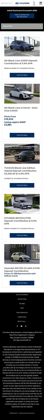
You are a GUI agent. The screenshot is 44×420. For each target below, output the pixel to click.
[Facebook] (17, 326)
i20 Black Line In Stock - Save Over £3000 (21, 109)
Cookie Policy (22, 317)
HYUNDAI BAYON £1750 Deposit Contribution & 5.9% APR (20, 221)
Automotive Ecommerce (26, 413)
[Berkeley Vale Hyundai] (6, 3)
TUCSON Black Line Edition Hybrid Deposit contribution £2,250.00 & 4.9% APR (20, 171)
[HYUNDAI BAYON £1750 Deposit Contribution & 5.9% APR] (22, 204)
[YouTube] (21, 326)
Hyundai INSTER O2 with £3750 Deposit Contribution (22, 269)
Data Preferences (22, 312)
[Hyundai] (22, 3)
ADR (22, 308)
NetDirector (13, 413)
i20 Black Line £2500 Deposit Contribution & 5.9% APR (20, 62)
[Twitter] (26, 326)
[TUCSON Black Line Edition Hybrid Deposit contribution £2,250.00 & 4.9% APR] (22, 154)
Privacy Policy (22, 299)
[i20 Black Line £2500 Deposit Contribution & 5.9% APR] (22, 46)
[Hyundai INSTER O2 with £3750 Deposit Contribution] (22, 254)
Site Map (22, 303)
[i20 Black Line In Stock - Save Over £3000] (22, 94)
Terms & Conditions (22, 294)
